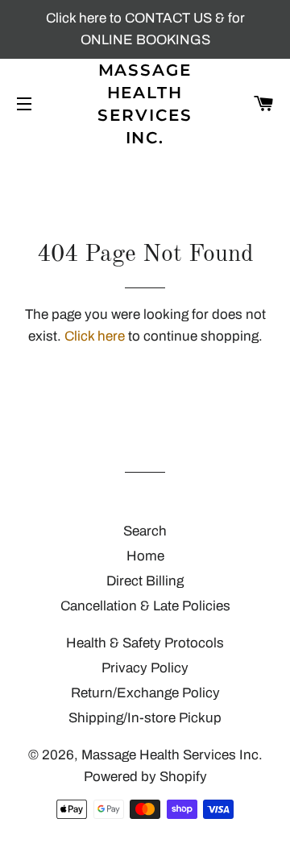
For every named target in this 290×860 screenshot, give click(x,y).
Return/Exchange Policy (145, 693)
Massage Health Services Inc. (145, 103)
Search (145, 531)
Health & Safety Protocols (145, 643)
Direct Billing (145, 581)
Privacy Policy (145, 668)
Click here (94, 336)
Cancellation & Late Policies (145, 606)
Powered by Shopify (145, 776)
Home (145, 556)
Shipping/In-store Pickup (145, 718)
